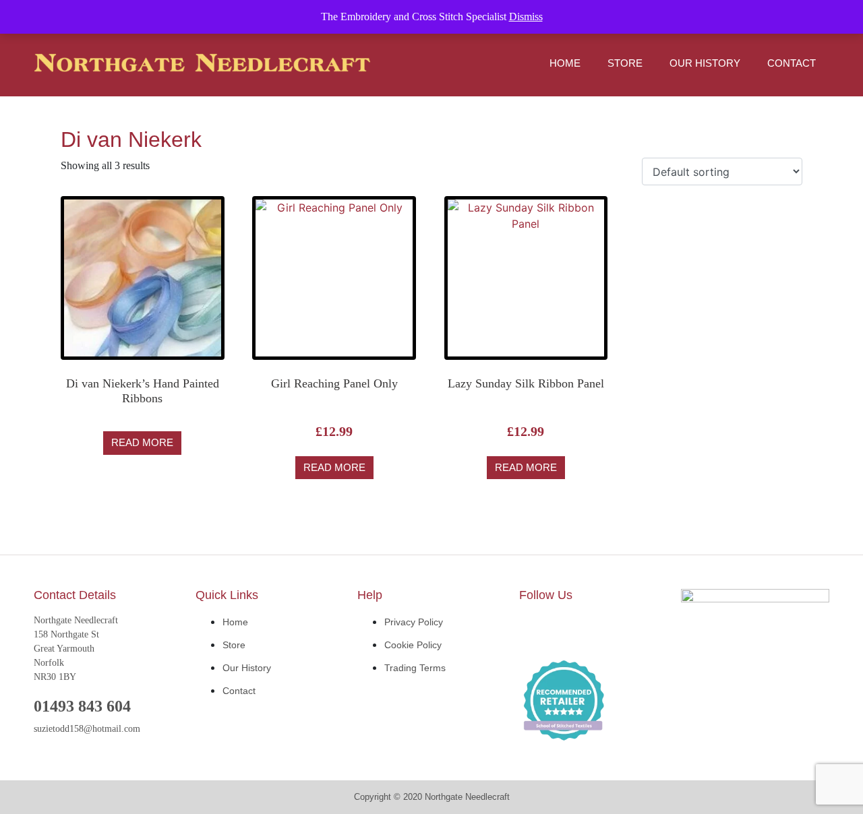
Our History (704, 63)
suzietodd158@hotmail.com (87, 729)
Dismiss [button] (526, 16)
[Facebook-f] (536, 630)
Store (625, 63)
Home (565, 63)
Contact (791, 63)
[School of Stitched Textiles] (563, 701)
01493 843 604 (82, 706)
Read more (142, 442)
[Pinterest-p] (617, 630)
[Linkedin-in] (576, 630)
